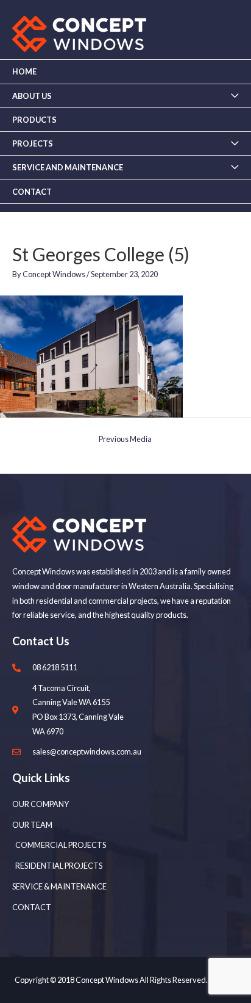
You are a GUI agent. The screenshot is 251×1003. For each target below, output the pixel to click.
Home (24, 71)
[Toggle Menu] (235, 95)
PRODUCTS (34, 120)
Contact (32, 192)
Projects (32, 143)
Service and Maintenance (67, 167)
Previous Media (125, 439)
